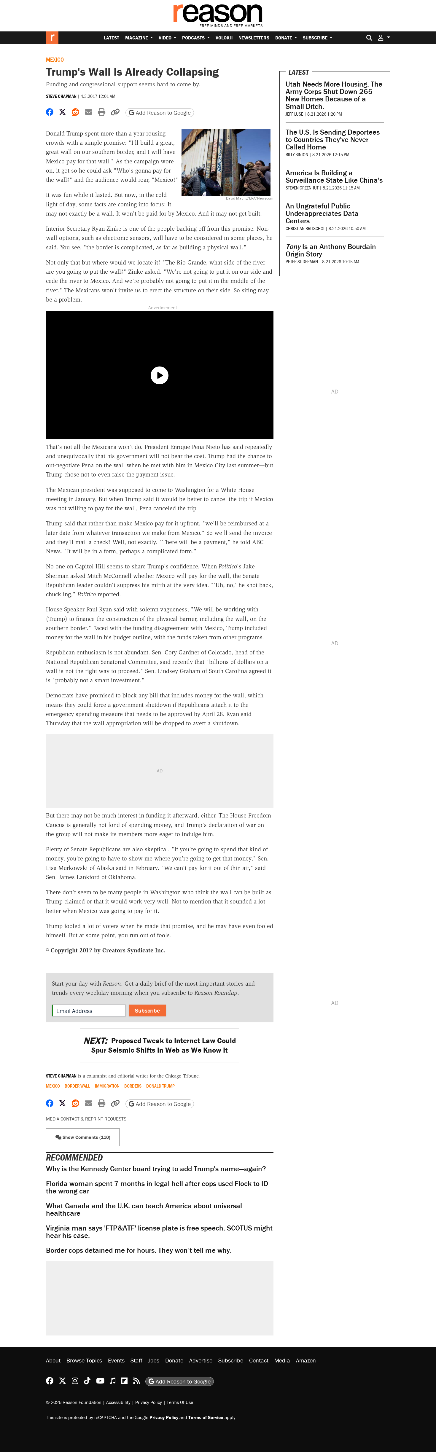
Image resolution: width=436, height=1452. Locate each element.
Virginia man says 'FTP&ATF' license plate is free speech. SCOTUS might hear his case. (159, 1231)
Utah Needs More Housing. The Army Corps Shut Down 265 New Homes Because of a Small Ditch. (334, 95)
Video (166, 38)
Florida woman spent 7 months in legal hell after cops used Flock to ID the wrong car (157, 1187)
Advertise (200, 1360)
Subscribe (316, 38)
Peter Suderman (302, 261)
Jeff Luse (294, 114)
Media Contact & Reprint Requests (86, 1119)
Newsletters (253, 38)
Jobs (153, 1360)
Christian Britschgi (305, 228)
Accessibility (118, 1402)
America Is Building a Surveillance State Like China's (334, 176)
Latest (111, 38)
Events (116, 1360)
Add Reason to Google (162, 112)
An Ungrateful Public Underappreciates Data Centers (322, 213)
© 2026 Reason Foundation (73, 1402)
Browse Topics (84, 1360)
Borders (132, 1085)
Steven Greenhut (302, 187)
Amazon (306, 1360)
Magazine (137, 38)
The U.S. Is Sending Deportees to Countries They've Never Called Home (333, 139)
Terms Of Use (180, 1402)
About (53, 1360)
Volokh (224, 38)
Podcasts (194, 38)
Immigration (107, 1085)
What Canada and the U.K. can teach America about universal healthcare (144, 1209)
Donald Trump (160, 1085)
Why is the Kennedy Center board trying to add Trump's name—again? (156, 1168)
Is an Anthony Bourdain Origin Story (331, 250)
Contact (258, 1360)
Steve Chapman (61, 96)
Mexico (55, 59)
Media (282, 1360)
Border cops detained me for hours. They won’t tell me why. (139, 1250)
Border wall (77, 1085)
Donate (284, 38)
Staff (136, 1360)
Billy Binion (297, 154)
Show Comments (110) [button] (85, 1137)
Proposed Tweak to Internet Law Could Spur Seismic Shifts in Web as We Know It (159, 1045)
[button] (384, 37)
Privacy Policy (148, 1402)
